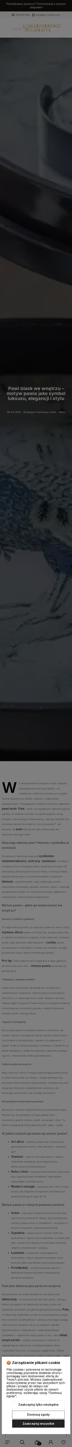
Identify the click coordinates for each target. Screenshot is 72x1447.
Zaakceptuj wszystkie (38, 1423)
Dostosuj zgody (38, 1414)
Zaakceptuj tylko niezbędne (38, 1404)
